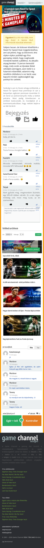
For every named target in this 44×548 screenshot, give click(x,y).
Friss (31, 347)
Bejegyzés (17, 112)
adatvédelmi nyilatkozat (10, 527)
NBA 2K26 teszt (7, 480)
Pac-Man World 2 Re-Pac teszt (12, 474)
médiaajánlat (7, 533)
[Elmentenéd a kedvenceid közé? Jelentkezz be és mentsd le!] (18, 119)
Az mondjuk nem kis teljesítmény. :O (22, 398)
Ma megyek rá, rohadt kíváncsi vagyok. (23, 379)
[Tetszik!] (35, 119)
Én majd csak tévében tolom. (19, 388)
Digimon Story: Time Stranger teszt (14, 472)
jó (10, 357)
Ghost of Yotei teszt (9, 483)
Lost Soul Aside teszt (9, 491)
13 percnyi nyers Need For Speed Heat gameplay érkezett (19, 10)
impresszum (6, 530)
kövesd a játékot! (33, 249)
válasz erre (38, 141)
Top (38, 347)
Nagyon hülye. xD (15, 407)
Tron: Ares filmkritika (9, 517)
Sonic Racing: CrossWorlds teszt (13, 477)
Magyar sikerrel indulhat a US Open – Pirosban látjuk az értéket (21, 311)
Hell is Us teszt (7, 488)
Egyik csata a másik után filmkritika (14, 500)
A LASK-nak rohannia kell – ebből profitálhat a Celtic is (19, 282)
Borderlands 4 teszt (9, 485)
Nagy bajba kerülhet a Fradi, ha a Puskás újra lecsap (18, 339)
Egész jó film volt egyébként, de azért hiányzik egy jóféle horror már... (24, 368)
